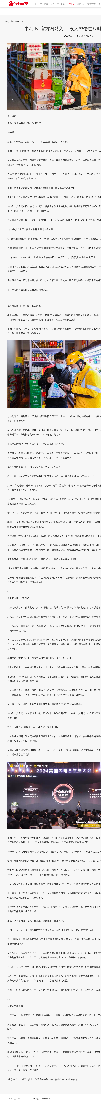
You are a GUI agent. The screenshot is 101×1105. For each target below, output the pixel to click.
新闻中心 (15, 21)
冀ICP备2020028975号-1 (42, 1099)
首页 (7, 21)
